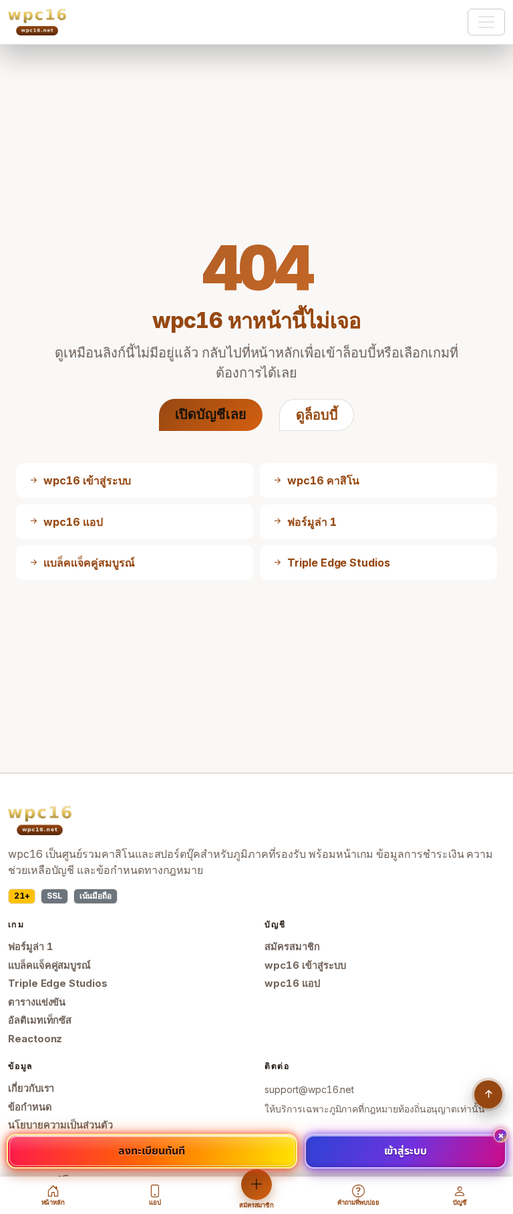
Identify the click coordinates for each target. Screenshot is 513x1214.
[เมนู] (486, 22)
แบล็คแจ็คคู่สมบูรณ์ (49, 965)
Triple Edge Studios (58, 983)
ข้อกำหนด (30, 1107)
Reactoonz (35, 1039)
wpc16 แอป (292, 983)
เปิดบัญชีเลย (210, 414)
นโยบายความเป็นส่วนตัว (60, 1125)
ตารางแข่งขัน (36, 1002)
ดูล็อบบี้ (317, 415)
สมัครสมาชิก (292, 947)
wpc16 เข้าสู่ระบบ (305, 965)
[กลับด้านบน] (488, 1094)
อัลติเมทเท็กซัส (39, 1020)
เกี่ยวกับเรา (31, 1088)
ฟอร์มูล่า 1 (30, 947)
